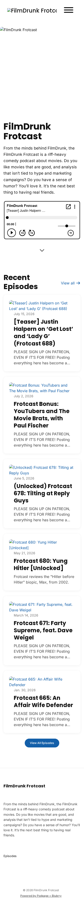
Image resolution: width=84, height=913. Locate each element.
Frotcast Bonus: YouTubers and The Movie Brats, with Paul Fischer (42, 415)
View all (68, 283)
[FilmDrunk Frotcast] (32, 11)
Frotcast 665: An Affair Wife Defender (43, 701)
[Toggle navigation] (68, 11)
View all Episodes (42, 743)
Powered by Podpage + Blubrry (41, 895)
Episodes (10, 856)
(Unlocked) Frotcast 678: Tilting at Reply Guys (43, 493)
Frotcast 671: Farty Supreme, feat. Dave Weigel (43, 630)
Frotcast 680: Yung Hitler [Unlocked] (41, 564)
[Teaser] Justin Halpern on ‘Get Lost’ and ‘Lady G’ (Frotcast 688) (43, 332)
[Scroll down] (42, 250)
